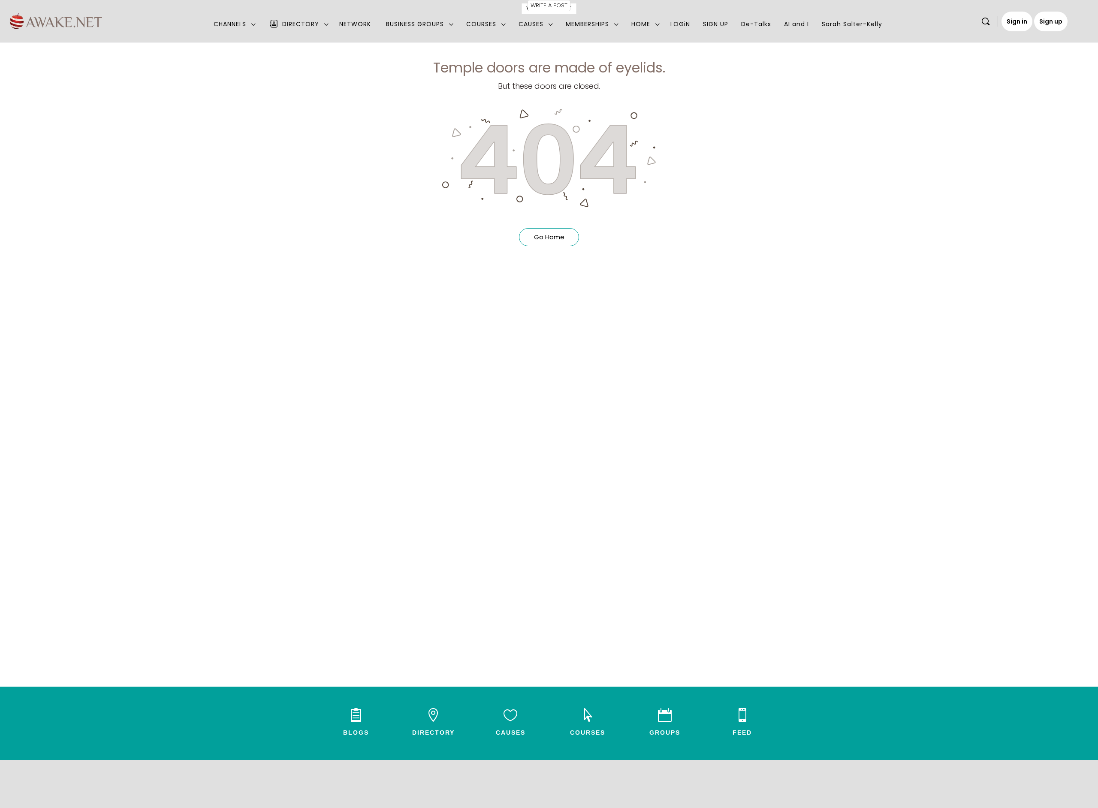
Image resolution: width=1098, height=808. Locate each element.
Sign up (1050, 21)
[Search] (985, 21)
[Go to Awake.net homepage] (56, 20)
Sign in (1017, 21)
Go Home (549, 236)
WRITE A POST (549, 5)
